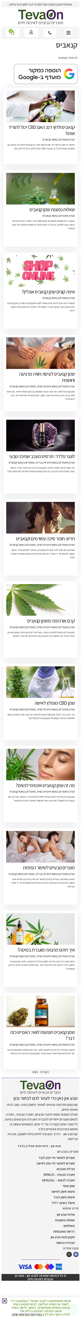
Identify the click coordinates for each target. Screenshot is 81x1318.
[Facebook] (76, 1254)
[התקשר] (49, 32)
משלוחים (69, 1226)
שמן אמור (69, 1186)
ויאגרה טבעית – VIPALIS (59, 1174)
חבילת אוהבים (66, 1169)
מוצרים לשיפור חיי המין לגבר (56, 1157)
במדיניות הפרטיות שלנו (27, 1314)
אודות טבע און (66, 1214)
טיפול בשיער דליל (63, 1203)
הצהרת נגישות (65, 1242)
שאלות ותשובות (65, 1220)
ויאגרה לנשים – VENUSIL (58, 1180)
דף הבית (73, 57)
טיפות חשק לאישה (63, 1191)
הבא (35, 1072)
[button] (68, 33)
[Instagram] (69, 1254)
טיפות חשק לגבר (64, 1197)
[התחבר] (31, 32)
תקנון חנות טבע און (63, 1237)
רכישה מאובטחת (64, 1231)
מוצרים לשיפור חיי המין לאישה (56, 1163)
